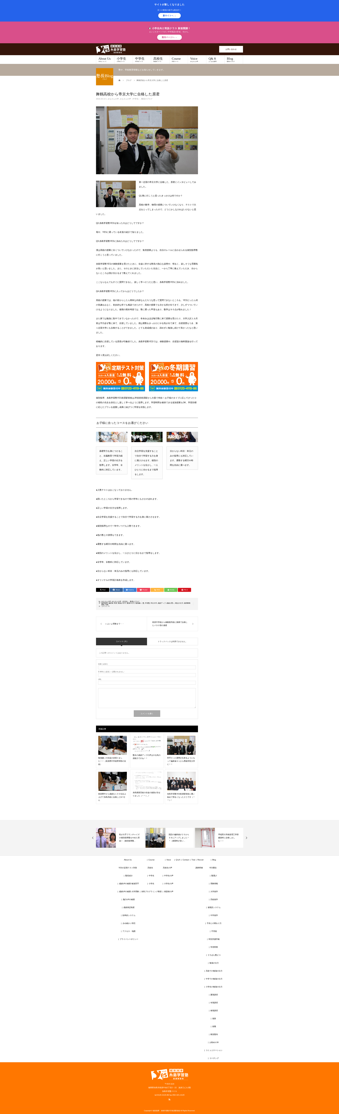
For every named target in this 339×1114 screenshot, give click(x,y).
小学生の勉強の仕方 (214, 987)
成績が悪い (170, 603)
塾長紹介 (129, 876)
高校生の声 (167, 868)
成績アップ (162, 603)
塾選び (214, 876)
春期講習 (214, 1010)
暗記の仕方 (179, 603)
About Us (104, 59)
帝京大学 (154, 603)
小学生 (121, 59)
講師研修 (199, 868)
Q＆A (178, 860)
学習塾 (147, 603)
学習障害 (214, 947)
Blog (231, 59)
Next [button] (246, 837)
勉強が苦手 (122, 603)
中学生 (140, 59)
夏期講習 (214, 995)
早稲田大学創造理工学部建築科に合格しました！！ (179, 837)
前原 (115, 603)
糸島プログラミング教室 (151, 891)
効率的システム (128, 915)
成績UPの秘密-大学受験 (129, 891)
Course (176, 59)
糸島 (106, 605)
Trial (193, 860)
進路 (214, 1018)
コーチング (214, 1058)
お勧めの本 (214, 1042)
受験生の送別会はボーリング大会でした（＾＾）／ (228, 837)
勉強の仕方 (131, 603)
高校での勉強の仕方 (214, 971)
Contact (186, 860)
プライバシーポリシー (129, 939)
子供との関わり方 (214, 923)
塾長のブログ (146, 99)
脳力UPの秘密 (129, 899)
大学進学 (214, 891)
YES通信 (213, 868)
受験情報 (214, 883)
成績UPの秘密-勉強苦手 (129, 883)
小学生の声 (168, 883)
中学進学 (214, 915)
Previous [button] (93, 837)
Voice (194, 59)
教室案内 (214, 1034)
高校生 (158, 59)
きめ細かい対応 (128, 923)
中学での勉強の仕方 (214, 979)
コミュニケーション (214, 1050)
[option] (120, 838)
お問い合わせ (231, 49)
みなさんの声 (113, 99)
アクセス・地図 (128, 931)
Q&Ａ (213, 59)
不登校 (214, 931)
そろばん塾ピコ (214, 955)
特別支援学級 (214, 939)
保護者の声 (168, 891)
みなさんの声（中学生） (130, 99)
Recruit (200, 860)
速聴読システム (214, 907)
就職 (214, 1026)
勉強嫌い (138, 603)
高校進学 (214, 899)
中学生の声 (168, 876)
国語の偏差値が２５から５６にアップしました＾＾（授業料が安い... (129, 837)
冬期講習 (214, 1003)
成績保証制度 (129, 907)
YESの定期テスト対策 (128, 868)
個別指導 (104, 603)
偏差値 (110, 603)
